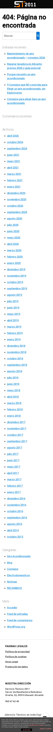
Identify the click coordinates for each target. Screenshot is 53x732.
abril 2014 (13, 530)
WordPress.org (16, 626)
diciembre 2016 (16, 498)
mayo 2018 (13, 390)
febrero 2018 (15, 409)
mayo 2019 (13, 314)
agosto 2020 (14, 218)
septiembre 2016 (17, 517)
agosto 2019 (14, 294)
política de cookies (37, 725)
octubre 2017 (15, 434)
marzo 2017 (14, 479)
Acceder (12, 607)
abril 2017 (13, 473)
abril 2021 (13, 167)
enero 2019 (14, 339)
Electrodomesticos (18, 575)
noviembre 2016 (16, 504)
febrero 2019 (15, 333)
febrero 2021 (15, 180)
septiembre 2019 (17, 288)
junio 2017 (13, 460)
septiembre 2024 (17, 148)
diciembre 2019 (16, 269)
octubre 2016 (15, 511)
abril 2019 (13, 320)
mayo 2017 (13, 466)
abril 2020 (13, 244)
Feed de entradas (17, 614)
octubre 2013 (15, 536)
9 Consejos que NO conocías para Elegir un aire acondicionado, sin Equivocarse (27, 88)
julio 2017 (12, 454)
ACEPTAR (26, 730)
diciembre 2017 (16, 422)
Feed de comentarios (19, 620)
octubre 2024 (15, 142)
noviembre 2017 (16, 428)
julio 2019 (12, 301)
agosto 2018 (14, 371)
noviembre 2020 (16, 199)
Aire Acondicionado (19, 556)
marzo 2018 (14, 403)
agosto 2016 (14, 524)
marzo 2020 (14, 250)
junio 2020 (13, 231)
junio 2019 (13, 307)
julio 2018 (12, 377)
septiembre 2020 (17, 212)
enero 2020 (14, 263)
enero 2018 (14, 415)
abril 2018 (13, 396)
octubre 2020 (15, 205)
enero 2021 (14, 186)
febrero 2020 (15, 256)
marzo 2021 (14, 174)
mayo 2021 (13, 161)
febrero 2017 (15, 485)
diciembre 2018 (16, 345)
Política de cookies (16, 656)
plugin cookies (46, 729)
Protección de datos (16, 667)
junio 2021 (13, 154)
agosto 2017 (14, 447)
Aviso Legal (11, 662)
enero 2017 (14, 492)
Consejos (12, 569)
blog (9, 562)
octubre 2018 (15, 358)
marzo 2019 (14, 326)
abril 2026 (13, 135)
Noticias (12, 581)
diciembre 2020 (16, 193)
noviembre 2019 (16, 275)
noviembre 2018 (16, 352)
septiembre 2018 (17, 364)
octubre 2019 (15, 282)
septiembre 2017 (17, 441)
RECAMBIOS (14, 588)
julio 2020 (12, 224)
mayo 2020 (13, 237)
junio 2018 (13, 384)
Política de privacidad (17, 651)
